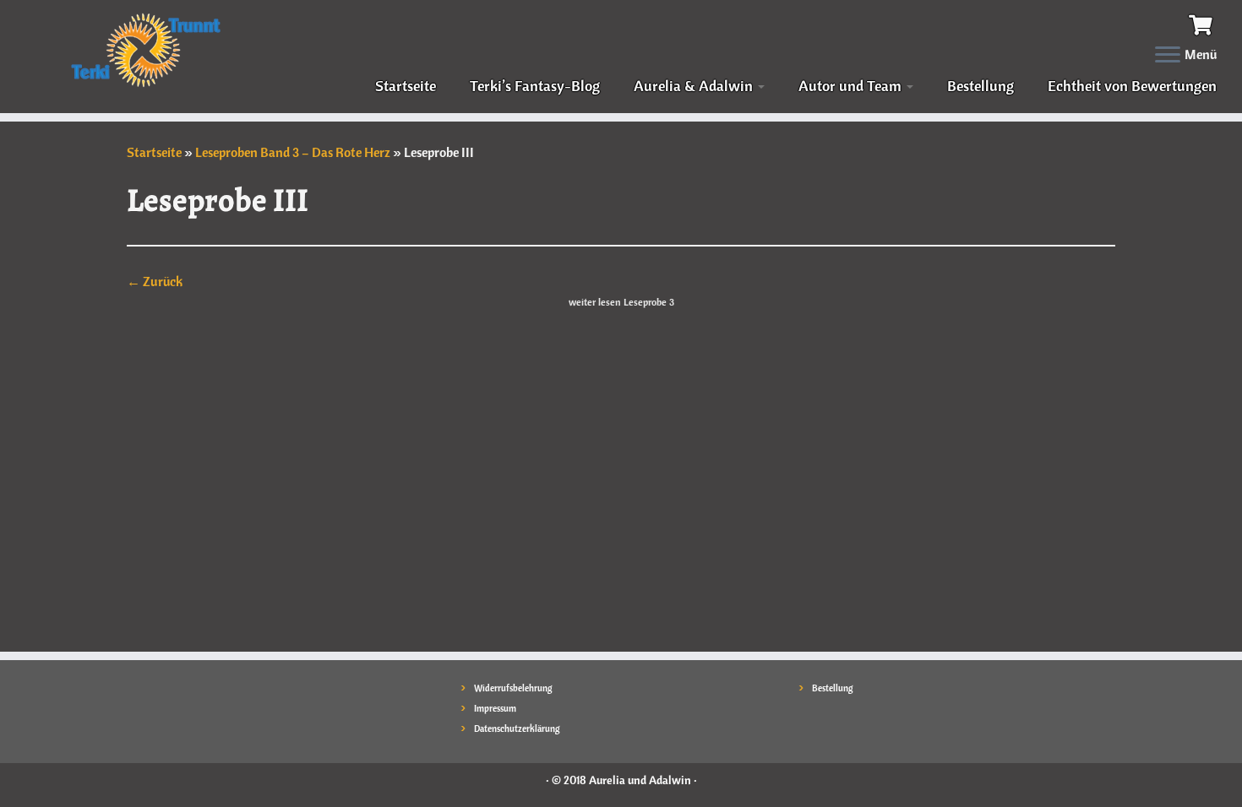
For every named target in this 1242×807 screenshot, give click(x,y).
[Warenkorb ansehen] (1203, 23)
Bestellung (980, 85)
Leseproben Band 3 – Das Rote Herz (292, 152)
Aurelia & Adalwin (695, 85)
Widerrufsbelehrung (513, 688)
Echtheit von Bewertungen (1132, 85)
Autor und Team (851, 85)
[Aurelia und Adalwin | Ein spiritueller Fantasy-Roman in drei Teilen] (143, 48)
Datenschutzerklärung (517, 728)
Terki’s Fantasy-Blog (535, 85)
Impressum (495, 708)
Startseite (405, 85)
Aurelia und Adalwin (640, 780)
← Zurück (154, 281)
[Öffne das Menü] (1167, 55)
